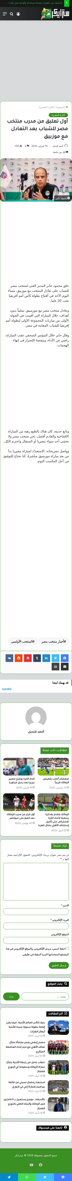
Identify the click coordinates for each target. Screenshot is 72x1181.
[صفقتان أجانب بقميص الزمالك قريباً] (53, 766)
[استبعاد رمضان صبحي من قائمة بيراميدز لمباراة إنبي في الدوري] (58, 1087)
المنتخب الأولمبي (21, 641)
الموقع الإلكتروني (60, 934)
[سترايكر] (55, 13)
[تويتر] (55, 658)
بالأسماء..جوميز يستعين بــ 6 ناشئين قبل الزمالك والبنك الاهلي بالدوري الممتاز (24, 1104)
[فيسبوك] (65, 658)
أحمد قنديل (58, 145)
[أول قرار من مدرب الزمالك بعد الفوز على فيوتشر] (19, 802)
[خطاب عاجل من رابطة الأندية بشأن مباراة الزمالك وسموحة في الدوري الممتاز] (58, 1067)
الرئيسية (61, 107)
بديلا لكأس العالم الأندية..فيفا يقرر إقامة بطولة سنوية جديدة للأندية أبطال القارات (25, 1027)
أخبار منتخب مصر (52, 641)
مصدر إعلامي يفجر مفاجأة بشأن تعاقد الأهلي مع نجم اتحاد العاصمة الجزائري (25, 1047)
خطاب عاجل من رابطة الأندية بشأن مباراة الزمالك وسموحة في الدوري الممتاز (25, 1067)
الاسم (65, 905)
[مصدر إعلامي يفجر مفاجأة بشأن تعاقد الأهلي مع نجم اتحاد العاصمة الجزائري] (58, 1047)
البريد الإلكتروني (59, 919)
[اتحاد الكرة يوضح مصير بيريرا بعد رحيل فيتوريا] (19, 766)
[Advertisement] (36, 59)
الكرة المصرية (46, 107)
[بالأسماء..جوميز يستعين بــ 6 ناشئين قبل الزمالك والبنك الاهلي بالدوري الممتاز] (58, 1104)
